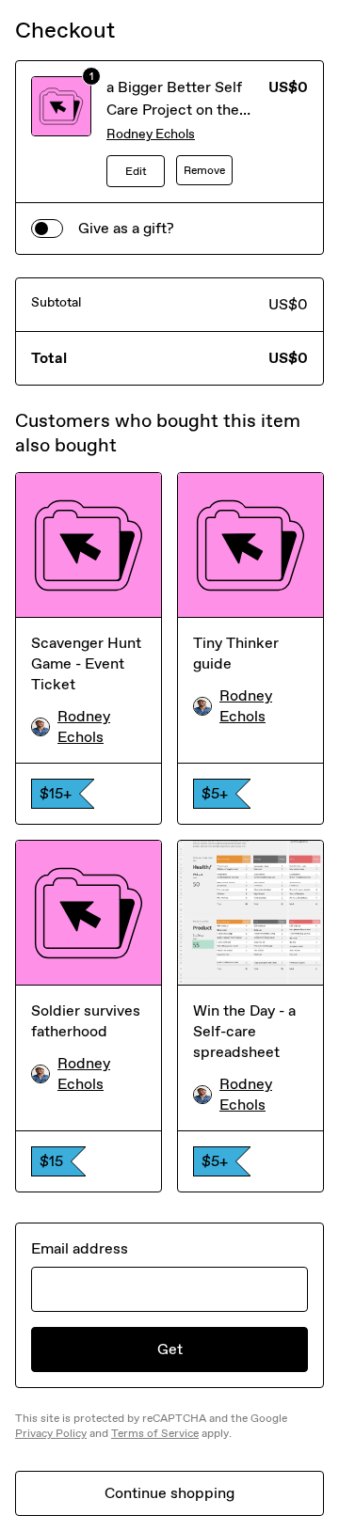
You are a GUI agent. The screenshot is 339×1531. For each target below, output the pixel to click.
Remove (204, 170)
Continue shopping (169, 1493)
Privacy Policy (51, 1433)
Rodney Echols (150, 134)
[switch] (47, 228)
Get (170, 1349)
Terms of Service (155, 1433)
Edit (136, 171)
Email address (79, 1248)
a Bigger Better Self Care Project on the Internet (174, 109)
